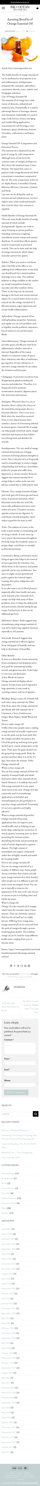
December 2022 (9, 1288)
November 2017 (9, 1432)
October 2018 (8, 1397)
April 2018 (6, 1417)
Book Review (7, 1178)
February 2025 (8, 1238)
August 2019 (7, 1372)
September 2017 (9, 1442)
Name (7, 1058)
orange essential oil (24, 977)
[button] (3, 8)
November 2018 (9, 1392)
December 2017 (9, 1427)
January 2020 (8, 1352)
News (4, 1208)
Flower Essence (8, 1188)
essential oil (12, 977)
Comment (9, 1039)
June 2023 (6, 1278)
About (26, 1473)
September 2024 (9, 1248)
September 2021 (9, 1313)
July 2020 (6, 1342)
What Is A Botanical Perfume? (15, 1130)
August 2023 (7, 1273)
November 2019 (9, 1357)
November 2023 (9, 1268)
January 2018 (8, 1422)
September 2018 (9, 1402)
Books (4, 1183)
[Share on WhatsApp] (11, 966)
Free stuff (6, 1193)
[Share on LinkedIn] (29, 966)
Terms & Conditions (28, 1477)
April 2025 (6, 1228)
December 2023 (9, 1263)
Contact (20, 1473)
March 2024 (7, 1258)
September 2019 (9, 1367)
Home (12, 1473)
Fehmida (32, 31)
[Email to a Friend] (22, 966)
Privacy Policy (29, 1475)
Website (7, 1080)
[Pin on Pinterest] (25, 966)
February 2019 (8, 1387)
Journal (20, 1479)
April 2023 (6, 1283)
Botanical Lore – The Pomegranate (17, 1152)
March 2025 (7, 1233)
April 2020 (6, 1347)
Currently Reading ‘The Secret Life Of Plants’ (19, 1145)
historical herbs (9, 1203)
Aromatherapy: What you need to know (10, 1006)
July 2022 (6, 1298)
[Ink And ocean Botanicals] (20, 8)
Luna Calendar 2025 (11, 1157)
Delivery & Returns (11, 1477)
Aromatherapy (20, 15)
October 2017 (8, 1437)
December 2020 (9, 1333)
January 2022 (8, 1303)
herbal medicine (9, 1198)
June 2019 (6, 1382)
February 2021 (8, 1328)
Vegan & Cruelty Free (13, 1475)
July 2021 (6, 1318)
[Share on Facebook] (15, 966)
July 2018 (6, 1407)
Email (7, 1069)
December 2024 (9, 1243)
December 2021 (9, 1308)
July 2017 (6, 1452)
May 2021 (6, 1323)
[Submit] (35, 1114)
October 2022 (8, 1293)
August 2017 (7, 1447)
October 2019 (8, 1362)
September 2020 (9, 1338)
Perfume (5, 1213)
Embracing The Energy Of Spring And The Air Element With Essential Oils (19, 1137)
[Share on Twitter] (18, 966)
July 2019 (6, 1377)
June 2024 (6, 1253)
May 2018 (6, 1412)
